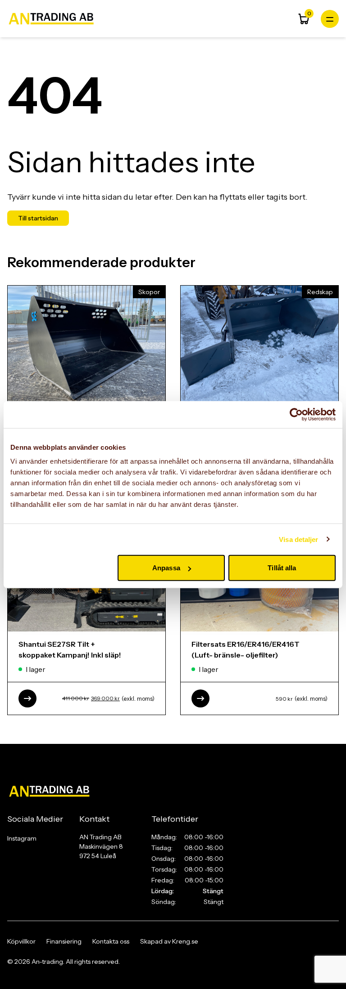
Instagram (21, 838)
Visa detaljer (298, 539)
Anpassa (166, 568)
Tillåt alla (282, 568)
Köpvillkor (21, 941)
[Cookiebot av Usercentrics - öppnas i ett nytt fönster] (296, 414)
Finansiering (64, 941)
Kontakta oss (110, 941)
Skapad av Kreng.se (169, 941)
